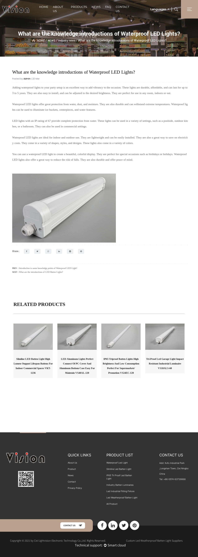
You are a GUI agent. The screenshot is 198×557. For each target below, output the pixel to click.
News (70, 475)
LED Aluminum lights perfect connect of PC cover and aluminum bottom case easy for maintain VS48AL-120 (77, 366)
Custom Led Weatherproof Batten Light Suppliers (154, 540)
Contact (72, 481)
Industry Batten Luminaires (119, 485)
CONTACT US (122, 9)
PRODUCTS (79, 7)
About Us (72, 462)
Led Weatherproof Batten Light (121, 497)
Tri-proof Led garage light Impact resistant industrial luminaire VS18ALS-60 (165, 364)
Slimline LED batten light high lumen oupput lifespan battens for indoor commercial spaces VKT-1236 (33, 366)
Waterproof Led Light (117, 462)
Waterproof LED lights (25, 104)
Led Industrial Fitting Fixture (120, 491)
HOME (43, 7)
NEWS (96, 7)
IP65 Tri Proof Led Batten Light (119, 477)
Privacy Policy (75, 488)
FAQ (108, 7)
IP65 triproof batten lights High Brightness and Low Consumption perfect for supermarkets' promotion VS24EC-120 (121, 366)
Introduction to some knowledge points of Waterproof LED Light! (48, 268)
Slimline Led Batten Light (118, 469)
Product (72, 469)
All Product (111, 504)
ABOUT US (58, 9)
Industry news (66, 40)
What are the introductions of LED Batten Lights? (41, 272)
